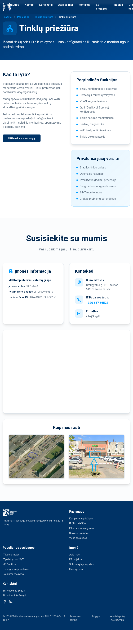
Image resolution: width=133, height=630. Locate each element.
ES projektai (101, 7)
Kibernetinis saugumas (81, 528)
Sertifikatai (46, 4)
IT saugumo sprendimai (16, 569)
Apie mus (74, 554)
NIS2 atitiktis (9, 564)
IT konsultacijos (11, 554)
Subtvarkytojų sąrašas (81, 564)
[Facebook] (4, 601)
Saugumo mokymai (13, 574)
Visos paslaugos (78, 538)
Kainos (29, 4)
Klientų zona (76, 569)
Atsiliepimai (65, 4)
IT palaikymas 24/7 (13, 559)
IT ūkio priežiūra (44, 17)
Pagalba (118, 4)
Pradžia (7, 17)
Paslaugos (12, 4)
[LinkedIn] (10, 601)
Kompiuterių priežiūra (81, 518)
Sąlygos (96, 616)
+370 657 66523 (97, 303)
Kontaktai (84, 4)
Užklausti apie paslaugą (21, 138)
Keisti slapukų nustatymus (117, 618)
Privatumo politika (75, 618)
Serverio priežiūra (78, 533)
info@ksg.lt (93, 316)
